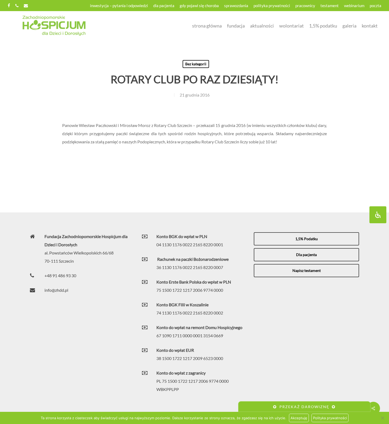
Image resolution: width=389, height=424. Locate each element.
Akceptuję (299, 418)
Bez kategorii (195, 64)
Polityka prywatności (330, 418)
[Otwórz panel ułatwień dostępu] (377, 214)
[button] (306, 238)
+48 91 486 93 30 (60, 275)
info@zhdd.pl (56, 290)
